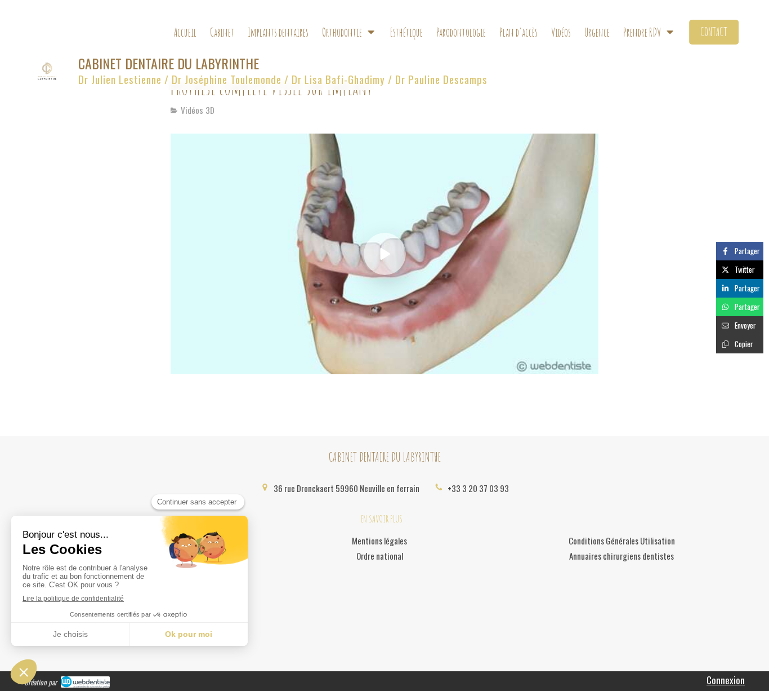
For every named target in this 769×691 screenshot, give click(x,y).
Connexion (726, 680)
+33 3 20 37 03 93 (478, 488)
